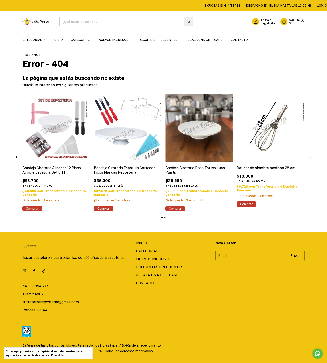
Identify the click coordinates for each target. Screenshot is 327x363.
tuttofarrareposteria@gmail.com (50, 302)
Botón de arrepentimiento (141, 345)
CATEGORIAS (81, 40)
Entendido (57, 355)
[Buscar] (188, 21)
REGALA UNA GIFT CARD (204, 40)
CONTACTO (239, 40)
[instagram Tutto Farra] (24, 271)
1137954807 (33, 294)
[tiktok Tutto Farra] (44, 271)
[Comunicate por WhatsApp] (318, 354)
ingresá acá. (109, 345)
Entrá (265, 20)
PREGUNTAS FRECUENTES (156, 40)
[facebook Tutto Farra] (34, 271)
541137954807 (35, 286)
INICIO (58, 40)
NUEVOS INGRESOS (113, 40)
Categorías (32, 40)
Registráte (268, 23)
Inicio (26, 54)
